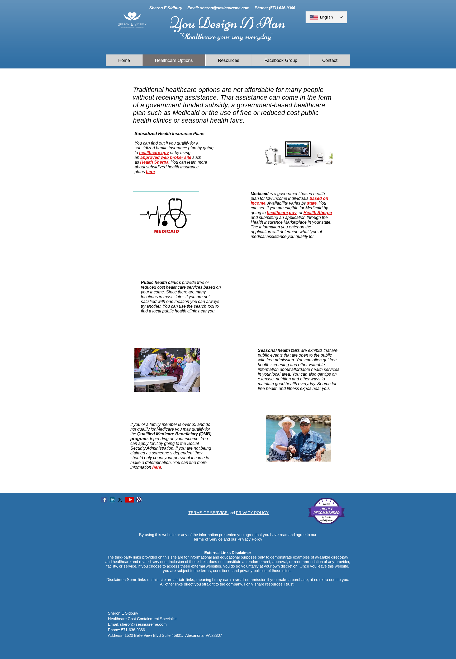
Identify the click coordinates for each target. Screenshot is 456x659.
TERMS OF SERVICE (208, 512)
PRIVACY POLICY (252, 512)
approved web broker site (165, 157)
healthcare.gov (154, 152)
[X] (120, 500)
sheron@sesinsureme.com (224, 8)
